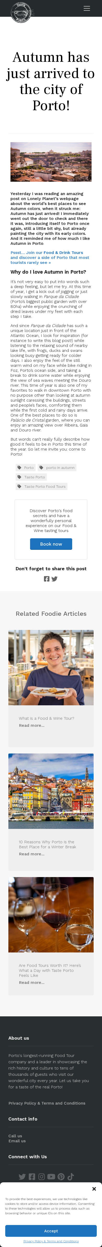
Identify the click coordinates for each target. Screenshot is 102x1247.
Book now (51, 544)
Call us (15, 1135)
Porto (29, 467)
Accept (51, 1231)
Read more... (31, 725)
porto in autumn (60, 467)
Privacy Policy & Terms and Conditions (51, 1241)
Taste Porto (34, 477)
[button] (94, 1188)
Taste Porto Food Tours (45, 486)
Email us (17, 1140)
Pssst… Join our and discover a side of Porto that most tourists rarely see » (49, 257)
